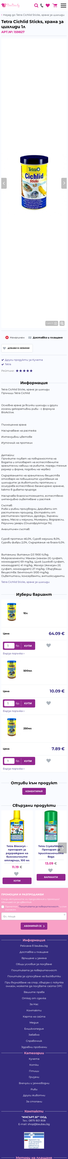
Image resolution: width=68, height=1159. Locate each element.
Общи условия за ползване (34, 964)
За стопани (34, 1101)
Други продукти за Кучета (24, 359)
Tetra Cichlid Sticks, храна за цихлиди (25, 582)
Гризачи (34, 1077)
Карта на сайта (34, 1016)
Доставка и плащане (34, 952)
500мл (27, 670)
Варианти (51, 877)
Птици (34, 1071)
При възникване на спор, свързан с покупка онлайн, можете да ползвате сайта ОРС (34, 984)
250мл (27, 728)
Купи (28, 645)
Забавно (34, 1034)
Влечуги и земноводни (34, 1083)
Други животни (34, 1095)
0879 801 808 (37, 1120)
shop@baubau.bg (39, 1124)
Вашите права (34, 992)
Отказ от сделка (34, 998)
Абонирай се (33, 926)
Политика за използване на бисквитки (34, 976)
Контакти (34, 1010)
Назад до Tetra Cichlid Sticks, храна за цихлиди (33, 15)
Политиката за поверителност (39, 906)
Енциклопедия (34, 1028)
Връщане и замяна (34, 958)
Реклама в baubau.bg (34, 945)
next (62, 848)
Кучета (34, 1058)
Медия (34, 1022)
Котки (34, 1064)
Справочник (34, 1041)
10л (25, 613)
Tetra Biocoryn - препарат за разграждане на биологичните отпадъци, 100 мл (17, 853)
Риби (34, 1089)
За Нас (34, 1004)
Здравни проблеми (34, 1047)
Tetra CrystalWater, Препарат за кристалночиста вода (51, 851)
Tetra (8, 364)
